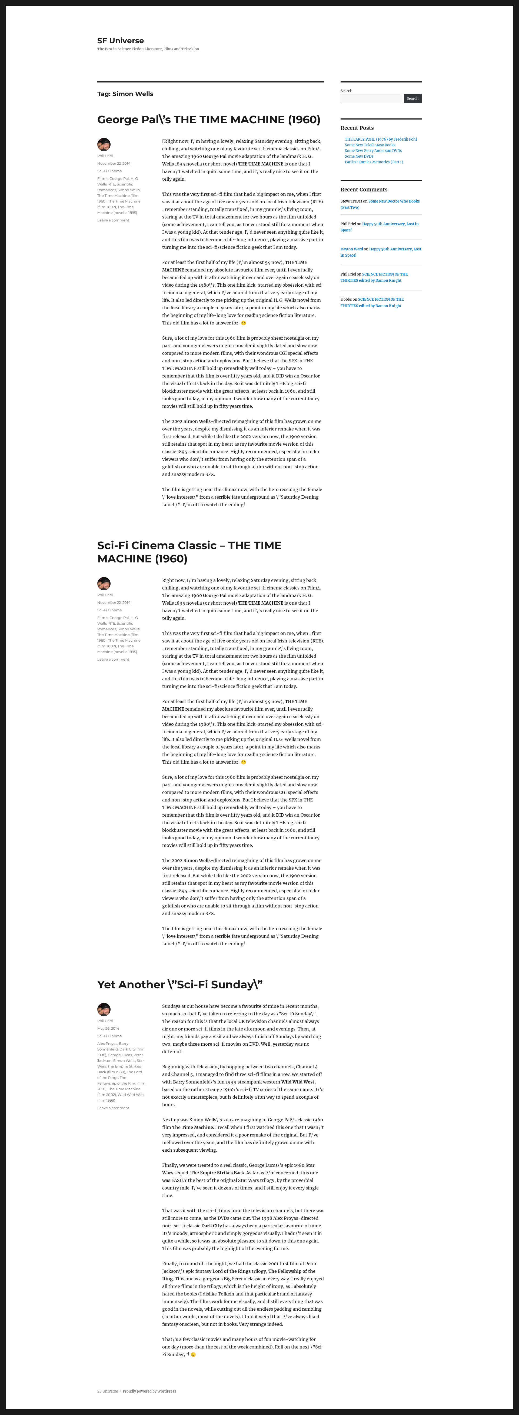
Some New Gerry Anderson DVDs (373, 150)
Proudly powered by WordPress (149, 1391)
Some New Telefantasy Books (370, 145)
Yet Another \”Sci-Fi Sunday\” (180, 984)
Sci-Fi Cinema (109, 171)
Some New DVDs (359, 156)
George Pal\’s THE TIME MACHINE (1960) (209, 119)
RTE (111, 184)
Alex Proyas (107, 1043)
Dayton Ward (352, 249)
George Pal (119, 178)
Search (346, 91)
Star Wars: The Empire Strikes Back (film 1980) (120, 1066)
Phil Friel (105, 156)
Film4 (102, 178)
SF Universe (120, 40)
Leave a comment (113, 220)
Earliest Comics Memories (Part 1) (374, 162)
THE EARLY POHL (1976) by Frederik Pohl (381, 139)
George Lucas (120, 1055)
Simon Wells (128, 190)
